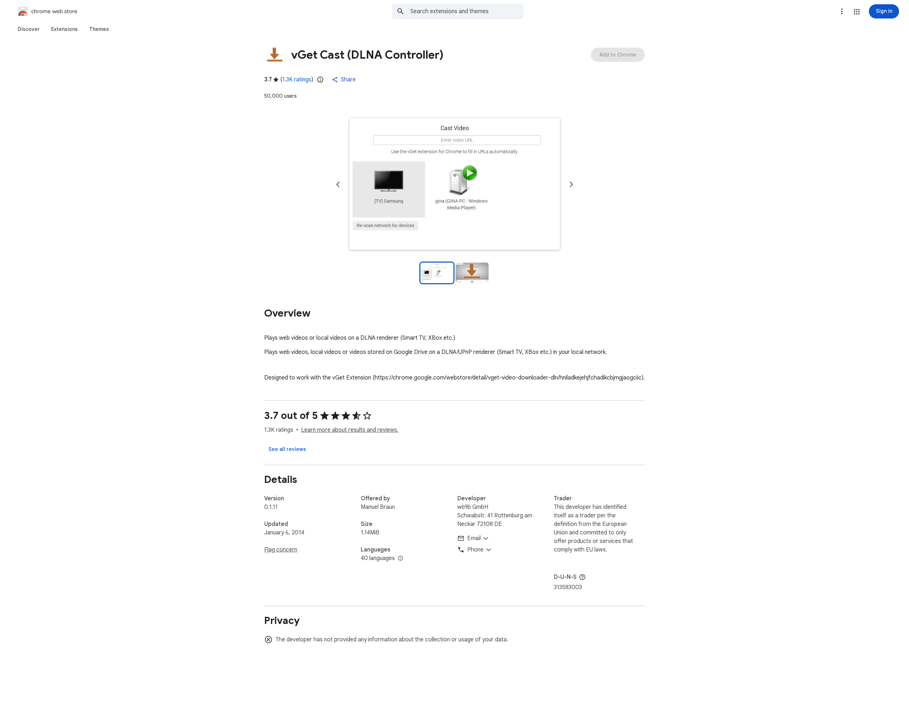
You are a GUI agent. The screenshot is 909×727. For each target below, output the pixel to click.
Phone (475, 549)
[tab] (28, 29)
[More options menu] (842, 11)
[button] (857, 12)
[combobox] (466, 11)
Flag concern (280, 549)
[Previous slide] (338, 184)
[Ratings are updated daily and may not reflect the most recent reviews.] (320, 79)
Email (474, 538)
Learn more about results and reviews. (349, 429)
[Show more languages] (400, 558)
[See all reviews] (287, 449)
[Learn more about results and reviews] (582, 577)
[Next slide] (571, 184)
